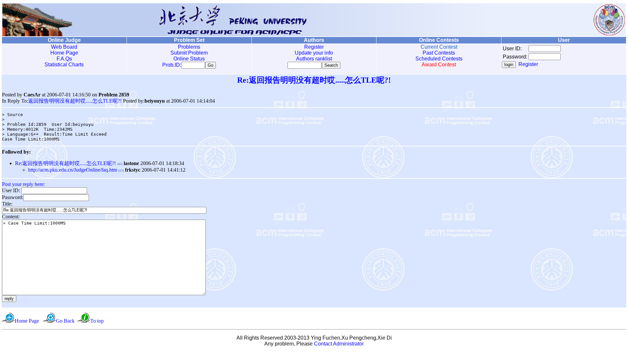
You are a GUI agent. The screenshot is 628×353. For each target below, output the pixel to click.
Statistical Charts (64, 64)
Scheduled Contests (438, 58)
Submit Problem (189, 53)
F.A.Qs (64, 58)
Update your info (314, 53)
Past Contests (439, 53)
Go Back (65, 321)
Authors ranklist (314, 58)
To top (97, 321)
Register (314, 47)
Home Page (64, 53)
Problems (189, 47)
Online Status (189, 58)
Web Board (64, 47)
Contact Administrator (339, 343)
